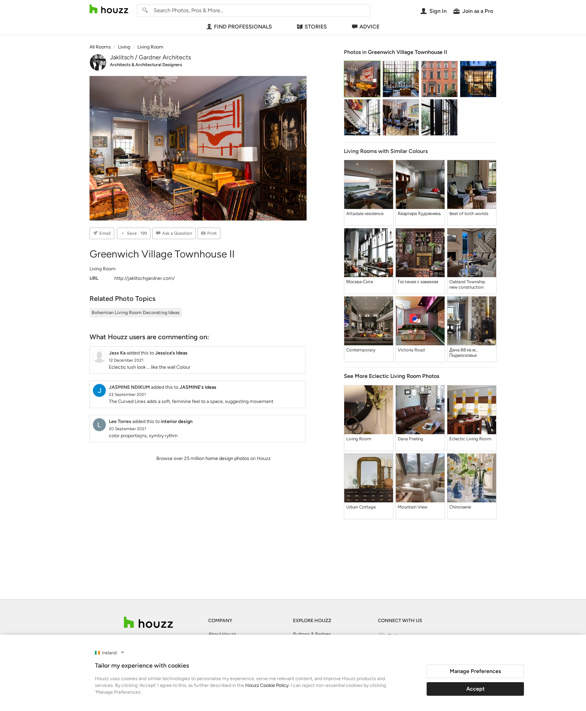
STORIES (316, 26)
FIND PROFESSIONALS (243, 26)
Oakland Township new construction (467, 284)
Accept (475, 689)
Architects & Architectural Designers (146, 64)
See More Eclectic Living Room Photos (391, 376)
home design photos (227, 458)
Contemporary (360, 349)
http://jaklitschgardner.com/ (144, 278)
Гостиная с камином (418, 281)
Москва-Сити (359, 281)
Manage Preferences (475, 671)
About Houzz (222, 634)
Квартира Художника (419, 213)
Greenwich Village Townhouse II (407, 52)
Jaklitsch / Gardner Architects (150, 57)
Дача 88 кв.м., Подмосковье (463, 352)
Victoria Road (411, 349)
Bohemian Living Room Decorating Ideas (136, 312)
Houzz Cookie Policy (267, 685)
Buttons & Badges (312, 634)
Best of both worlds (468, 213)
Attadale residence (365, 213)
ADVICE (369, 26)
